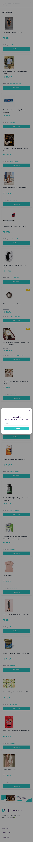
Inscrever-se (16, 428)
